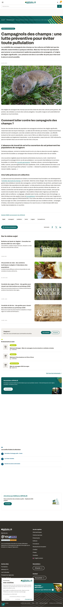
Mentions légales (44, 603)
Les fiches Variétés (9, 458)
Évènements (36, 538)
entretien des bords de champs (11, 181)
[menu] (2, 2)
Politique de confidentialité (55, 603)
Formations (36, 543)
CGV (37, 603)
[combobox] (31, 6)
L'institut (35, 549)
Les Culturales (5, 572)
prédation (19, 219)
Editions (35, 540)
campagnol (11, 219)
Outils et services (37, 535)
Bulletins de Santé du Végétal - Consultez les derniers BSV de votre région (16, 242)
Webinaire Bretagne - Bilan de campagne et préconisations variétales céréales (32, 348)
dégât (3, 219)
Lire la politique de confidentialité (10, 594)
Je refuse (7, 599)
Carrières (35, 555)
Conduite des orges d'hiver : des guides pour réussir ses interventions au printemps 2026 (16, 285)
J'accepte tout (28, 599)
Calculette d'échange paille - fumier (13, 453)
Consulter (7, 503)
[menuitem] (57, 2)
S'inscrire (55, 332)
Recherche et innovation (39, 546)
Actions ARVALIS (6, 577)
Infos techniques (37, 532)
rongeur (33, 219)
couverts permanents (23, 162)
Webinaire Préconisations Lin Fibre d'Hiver (22, 357)
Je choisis (17, 599)
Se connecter (46, 332)
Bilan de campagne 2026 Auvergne (19, 366)
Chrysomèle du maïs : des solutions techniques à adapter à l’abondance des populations (14, 265)
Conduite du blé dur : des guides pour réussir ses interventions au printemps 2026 (16, 306)
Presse (35, 552)
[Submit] (59, 6)
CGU (33, 603)
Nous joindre (38, 578)
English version (39, 558)
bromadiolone (30, 196)
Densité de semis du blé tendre (12, 463)
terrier (26, 219)
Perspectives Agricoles (7, 575)
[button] (3, 604)
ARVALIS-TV (4, 569)
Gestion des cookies (25, 603)
